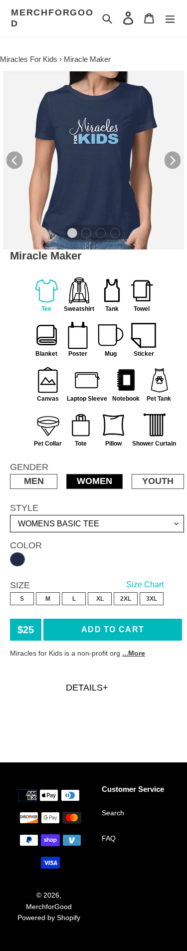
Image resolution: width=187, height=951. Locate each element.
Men (34, 481)
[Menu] (170, 18)
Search (113, 813)
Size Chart (145, 584)
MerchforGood (52, 17)
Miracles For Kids (28, 59)
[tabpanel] (93, 160)
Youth (158, 481)
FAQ (109, 838)
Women (94, 481)
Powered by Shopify (48, 918)
